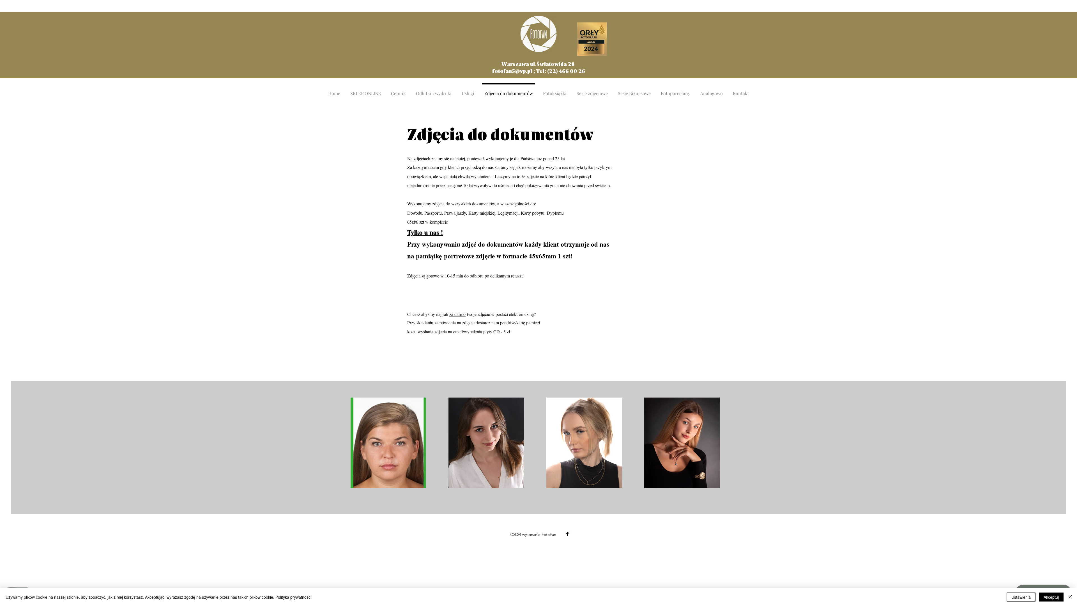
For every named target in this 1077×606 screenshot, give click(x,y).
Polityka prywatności (293, 597)
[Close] (1070, 597)
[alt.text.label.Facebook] (567, 534)
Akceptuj (1051, 597)
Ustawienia (1021, 597)
